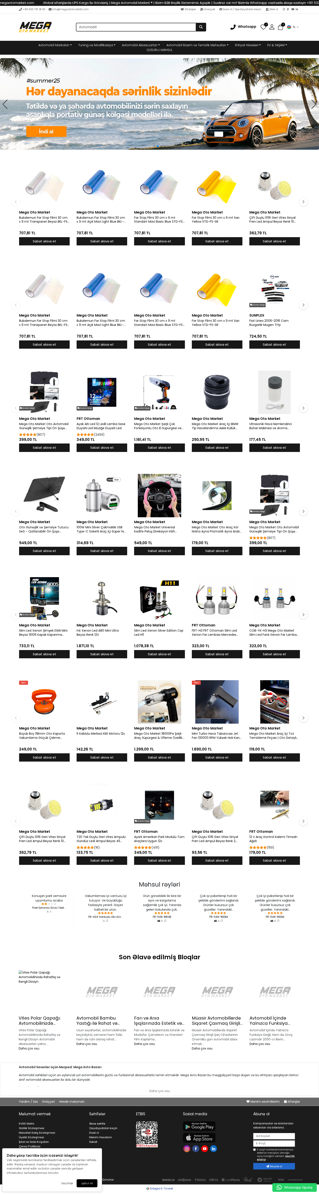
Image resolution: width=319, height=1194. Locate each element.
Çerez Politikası (29, 1146)
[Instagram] (285, 9)
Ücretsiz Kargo (258, 305)
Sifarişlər (190, 9)
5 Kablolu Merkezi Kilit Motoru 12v (101, 734)
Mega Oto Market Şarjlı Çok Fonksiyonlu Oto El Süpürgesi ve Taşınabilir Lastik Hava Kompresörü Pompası (157, 426)
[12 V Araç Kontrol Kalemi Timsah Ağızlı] (274, 805)
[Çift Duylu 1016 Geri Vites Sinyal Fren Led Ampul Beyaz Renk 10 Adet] (274, 186)
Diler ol (274, 9)
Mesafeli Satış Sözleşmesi (37, 1133)
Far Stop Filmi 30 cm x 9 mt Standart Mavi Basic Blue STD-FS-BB (159, 220)
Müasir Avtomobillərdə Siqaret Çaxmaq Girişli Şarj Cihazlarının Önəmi (217, 1020)
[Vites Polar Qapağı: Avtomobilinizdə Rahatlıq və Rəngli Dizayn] (44, 992)
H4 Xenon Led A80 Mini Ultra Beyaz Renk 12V (98, 633)
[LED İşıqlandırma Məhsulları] (159, 104)
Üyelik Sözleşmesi (31, 1137)
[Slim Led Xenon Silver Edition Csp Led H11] (159, 599)
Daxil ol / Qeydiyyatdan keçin (242, 9)
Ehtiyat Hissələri (246, 45)
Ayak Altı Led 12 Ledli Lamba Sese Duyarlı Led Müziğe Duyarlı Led (101, 426)
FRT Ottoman (88, 418)
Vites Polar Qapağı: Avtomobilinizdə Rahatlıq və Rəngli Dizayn (40, 1020)
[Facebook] (289, 9)
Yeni (23, 682)
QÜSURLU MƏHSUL (159, 50)
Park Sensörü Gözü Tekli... (49, 908)
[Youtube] (205, 1148)
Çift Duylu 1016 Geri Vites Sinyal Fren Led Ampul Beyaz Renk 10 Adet (272, 220)
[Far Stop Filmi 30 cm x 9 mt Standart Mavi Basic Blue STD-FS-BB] (159, 186)
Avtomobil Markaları (53, 45)
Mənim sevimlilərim (265, 1101)
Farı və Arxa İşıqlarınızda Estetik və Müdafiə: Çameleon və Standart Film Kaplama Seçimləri (158, 1020)
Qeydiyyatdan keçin (103, 1128)
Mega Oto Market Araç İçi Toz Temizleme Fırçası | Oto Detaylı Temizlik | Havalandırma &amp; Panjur (272, 736)
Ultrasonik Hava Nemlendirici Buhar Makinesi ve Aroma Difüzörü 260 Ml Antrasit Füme (272, 426)
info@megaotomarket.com (70, 9)
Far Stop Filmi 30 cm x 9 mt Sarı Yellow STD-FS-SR (215, 220)
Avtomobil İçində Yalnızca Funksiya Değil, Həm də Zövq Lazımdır (270, 1020)
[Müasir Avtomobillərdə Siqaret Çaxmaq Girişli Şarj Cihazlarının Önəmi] (217, 992)
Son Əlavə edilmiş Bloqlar (159, 957)
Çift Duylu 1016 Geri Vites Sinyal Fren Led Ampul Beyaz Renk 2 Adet (215, 839)
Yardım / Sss (29, 1101)
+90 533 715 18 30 (34, 9)
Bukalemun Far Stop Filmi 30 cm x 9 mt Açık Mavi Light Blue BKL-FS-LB (101, 220)
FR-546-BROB (162, 917)
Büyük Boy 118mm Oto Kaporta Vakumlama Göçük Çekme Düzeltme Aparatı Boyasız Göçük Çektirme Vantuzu (43, 736)
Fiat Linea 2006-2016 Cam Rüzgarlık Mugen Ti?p (269, 323)
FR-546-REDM (218, 917)
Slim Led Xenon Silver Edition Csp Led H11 (158, 633)
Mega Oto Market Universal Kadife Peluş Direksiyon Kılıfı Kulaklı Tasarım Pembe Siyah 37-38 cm (158, 529)
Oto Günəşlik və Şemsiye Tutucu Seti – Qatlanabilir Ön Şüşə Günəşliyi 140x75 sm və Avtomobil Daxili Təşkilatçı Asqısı (44, 529)
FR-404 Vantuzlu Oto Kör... (105, 917)
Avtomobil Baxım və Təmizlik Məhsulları (196, 45)
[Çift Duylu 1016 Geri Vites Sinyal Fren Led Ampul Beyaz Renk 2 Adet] (217, 805)
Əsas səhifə (97, 1124)
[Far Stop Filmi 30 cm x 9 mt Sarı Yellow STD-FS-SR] (217, 186)
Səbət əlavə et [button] (44, 241)
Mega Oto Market (34, 212)
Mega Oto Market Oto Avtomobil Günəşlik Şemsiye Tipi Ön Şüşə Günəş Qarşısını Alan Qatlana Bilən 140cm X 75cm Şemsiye (44, 426)
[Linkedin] (214, 1148)
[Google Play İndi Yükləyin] (215, 1126)
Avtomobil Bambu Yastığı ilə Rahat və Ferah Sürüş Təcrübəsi (100, 1020)
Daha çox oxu (29, 1048)
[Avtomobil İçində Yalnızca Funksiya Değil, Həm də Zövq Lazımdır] (275, 992)
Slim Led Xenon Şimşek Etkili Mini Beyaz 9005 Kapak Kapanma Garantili (43, 633)
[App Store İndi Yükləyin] (215, 1138)
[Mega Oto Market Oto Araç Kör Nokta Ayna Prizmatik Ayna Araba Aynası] (217, 495)
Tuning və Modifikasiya (95, 45)
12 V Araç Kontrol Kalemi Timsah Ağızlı (273, 839)
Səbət (93, 1142)
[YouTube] (293, 9)
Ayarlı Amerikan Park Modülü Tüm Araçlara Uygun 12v (159, 839)
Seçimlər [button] (67, 1183)
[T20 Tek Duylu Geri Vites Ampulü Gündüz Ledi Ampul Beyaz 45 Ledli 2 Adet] (102, 805)
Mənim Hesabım (100, 1137)
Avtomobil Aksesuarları (139, 45)
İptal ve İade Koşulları (34, 1142)
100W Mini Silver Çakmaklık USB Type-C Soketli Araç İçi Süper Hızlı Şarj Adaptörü (102, 529)
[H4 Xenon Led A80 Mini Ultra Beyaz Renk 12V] (102, 599)
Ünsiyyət (209, 9)
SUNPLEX (256, 315)
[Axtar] (201, 27)
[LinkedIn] (298, 9)
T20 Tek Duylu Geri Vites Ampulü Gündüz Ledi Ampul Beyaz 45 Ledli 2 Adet (101, 839)
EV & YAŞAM (275, 45)
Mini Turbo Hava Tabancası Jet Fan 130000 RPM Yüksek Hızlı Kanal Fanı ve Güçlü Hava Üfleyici (217, 736)
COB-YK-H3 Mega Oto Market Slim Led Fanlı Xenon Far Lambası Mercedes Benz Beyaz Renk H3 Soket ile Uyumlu (274, 633)
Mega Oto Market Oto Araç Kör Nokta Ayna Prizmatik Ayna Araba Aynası (217, 529)
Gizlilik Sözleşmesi (31, 1128)
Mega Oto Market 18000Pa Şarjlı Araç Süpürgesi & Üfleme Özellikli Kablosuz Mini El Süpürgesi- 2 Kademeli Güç (159, 736)
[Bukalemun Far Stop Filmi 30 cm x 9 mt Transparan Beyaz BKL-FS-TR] (44, 186)
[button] (292, 27)
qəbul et (87, 1183)
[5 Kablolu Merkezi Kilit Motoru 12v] (102, 702)
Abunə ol (275, 1166)
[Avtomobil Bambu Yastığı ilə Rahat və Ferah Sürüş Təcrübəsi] (101, 992)
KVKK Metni (26, 1124)
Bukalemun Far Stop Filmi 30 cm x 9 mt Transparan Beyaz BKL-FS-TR (44, 220)
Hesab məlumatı (71, 1101)
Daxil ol (94, 1133)
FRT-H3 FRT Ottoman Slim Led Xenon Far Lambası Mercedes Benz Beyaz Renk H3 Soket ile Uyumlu (214, 633)
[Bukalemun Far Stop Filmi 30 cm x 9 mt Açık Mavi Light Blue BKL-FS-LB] (102, 186)
